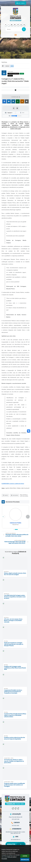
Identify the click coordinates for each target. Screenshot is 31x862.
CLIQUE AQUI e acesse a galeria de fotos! (13, 483)
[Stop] (17, 108)
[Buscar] (24, 29)
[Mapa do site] (21, 24)
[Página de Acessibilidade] (24, 24)
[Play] (13, 108)
